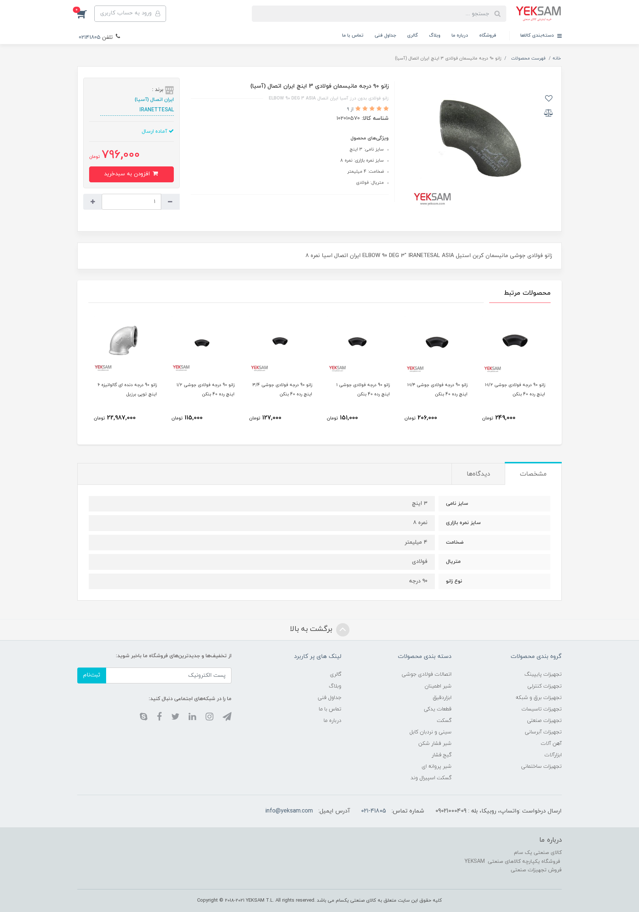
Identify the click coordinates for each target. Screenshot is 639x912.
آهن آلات (551, 743)
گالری (412, 35)
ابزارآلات (553, 755)
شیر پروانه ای (437, 766)
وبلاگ (434, 35)
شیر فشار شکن (435, 743)
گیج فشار (442, 755)
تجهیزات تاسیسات (541, 709)
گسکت (444, 720)
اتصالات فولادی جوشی (427, 674)
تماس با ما (353, 35)
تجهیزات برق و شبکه (538, 697)
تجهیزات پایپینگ (543, 674)
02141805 (90, 37)
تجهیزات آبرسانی (543, 732)
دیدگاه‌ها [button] (478, 474)
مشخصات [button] (533, 474)
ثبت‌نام (91, 675)
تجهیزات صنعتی (544, 720)
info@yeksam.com (289, 811)
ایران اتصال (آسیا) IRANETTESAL (154, 105)
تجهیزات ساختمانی (541, 766)
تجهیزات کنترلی (544, 686)
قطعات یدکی (438, 709)
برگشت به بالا (312, 629)
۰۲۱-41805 (373, 811)
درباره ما (460, 35)
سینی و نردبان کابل (430, 732)
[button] (85, 14)
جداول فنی (385, 35)
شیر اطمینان (438, 686)
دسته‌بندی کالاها (537, 35)
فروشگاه (487, 35)
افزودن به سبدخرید (128, 174)
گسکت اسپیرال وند (431, 777)
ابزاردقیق (442, 697)
